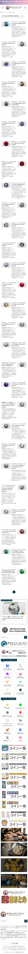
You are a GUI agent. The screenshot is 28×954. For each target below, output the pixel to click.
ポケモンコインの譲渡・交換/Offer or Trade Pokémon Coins (14, 947)
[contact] (17, 943)
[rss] (15, 943)
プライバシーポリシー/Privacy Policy (10, 949)
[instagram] (13, 943)
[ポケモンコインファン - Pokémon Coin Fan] (14, 8)
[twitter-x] (11, 943)
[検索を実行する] (25, 637)
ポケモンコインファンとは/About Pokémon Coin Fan (14, 946)
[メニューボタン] (2, 8)
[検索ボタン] (25, 8)
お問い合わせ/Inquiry (21, 949)
